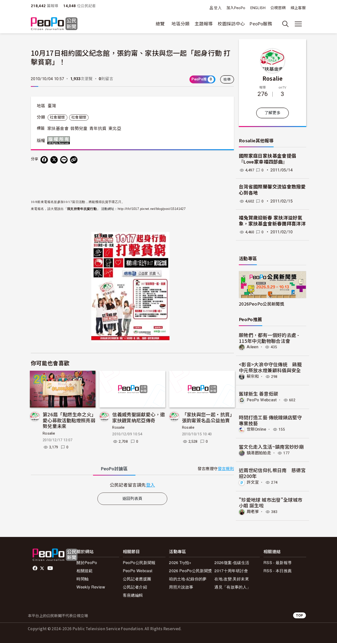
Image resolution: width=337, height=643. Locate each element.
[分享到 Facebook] (44, 160)
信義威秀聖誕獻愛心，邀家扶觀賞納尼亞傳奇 (138, 417)
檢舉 (227, 79)
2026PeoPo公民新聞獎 (261, 304)
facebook (35, 568)
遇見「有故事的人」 (232, 587)
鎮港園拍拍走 (259, 453)
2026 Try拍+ (180, 562)
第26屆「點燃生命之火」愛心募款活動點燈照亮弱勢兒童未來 (69, 420)
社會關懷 (57, 117)
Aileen (252, 347)
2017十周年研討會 (231, 570)
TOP (299, 615)
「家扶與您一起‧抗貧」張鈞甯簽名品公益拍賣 (208, 417)
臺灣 (52, 105)
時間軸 (82, 579)
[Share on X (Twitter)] (54, 160)
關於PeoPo (86, 562)
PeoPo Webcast (262, 400)
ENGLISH (258, 8)
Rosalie (49, 433)
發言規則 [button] (226, 468)
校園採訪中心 (231, 23)
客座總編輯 (133, 595)
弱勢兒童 (78, 128)
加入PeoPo (235, 8)
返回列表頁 (132, 498)
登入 (218, 8)
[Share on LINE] (64, 160)
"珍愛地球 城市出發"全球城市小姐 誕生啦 (270, 502)
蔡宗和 (253, 376)
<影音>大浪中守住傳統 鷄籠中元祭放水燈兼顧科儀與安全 (270, 367)
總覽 (160, 23)
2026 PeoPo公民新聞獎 (190, 570)
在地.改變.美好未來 (231, 579)
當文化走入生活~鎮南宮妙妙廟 (271, 446)
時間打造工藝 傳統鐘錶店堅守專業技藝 (270, 420)
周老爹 (253, 511)
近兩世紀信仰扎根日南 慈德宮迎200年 (272, 473)
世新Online (256, 429)
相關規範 (84, 570)
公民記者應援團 (137, 579)
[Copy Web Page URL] (73, 160)
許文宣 (253, 482)
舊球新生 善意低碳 (258, 393)
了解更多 (272, 112)
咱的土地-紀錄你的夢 (188, 579)
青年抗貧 (97, 128)
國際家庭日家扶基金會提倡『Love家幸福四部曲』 (267, 159)
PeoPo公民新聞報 (139, 562)
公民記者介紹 (135, 587)
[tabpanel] (132, 485)
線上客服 (298, 8)
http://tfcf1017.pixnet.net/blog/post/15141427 (152, 209)
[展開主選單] (298, 24)
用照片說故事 (181, 587)
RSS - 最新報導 (277, 562)
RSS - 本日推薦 (277, 570)
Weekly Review (90, 587)
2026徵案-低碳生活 (231, 562)
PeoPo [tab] (114, 468)
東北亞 (114, 128)
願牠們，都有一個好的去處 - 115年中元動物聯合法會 (269, 337)
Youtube (50, 568)
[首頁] (54, 24)
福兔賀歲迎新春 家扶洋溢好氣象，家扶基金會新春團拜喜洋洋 (272, 221)
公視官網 (277, 8)
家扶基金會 (58, 128)
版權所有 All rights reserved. (59, 140)
